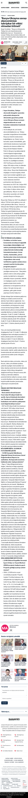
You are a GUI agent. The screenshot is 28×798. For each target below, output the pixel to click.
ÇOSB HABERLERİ (18, 760)
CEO (3, 782)
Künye (4, 787)
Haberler (3, 15)
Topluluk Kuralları (14, 787)
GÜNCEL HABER (5, 784)
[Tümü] (26, 711)
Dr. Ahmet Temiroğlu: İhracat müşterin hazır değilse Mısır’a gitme (20, 664)
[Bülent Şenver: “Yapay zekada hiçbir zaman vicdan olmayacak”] (21, 642)
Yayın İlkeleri (6, 788)
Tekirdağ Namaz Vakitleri (6, 741)
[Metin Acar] (4, 628)
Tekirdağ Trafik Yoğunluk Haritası (19, 741)
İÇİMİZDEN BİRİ (8, 760)
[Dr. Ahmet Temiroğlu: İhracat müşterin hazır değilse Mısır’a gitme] (21, 658)
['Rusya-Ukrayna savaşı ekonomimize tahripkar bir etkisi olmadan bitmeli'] (14, 53)
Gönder (4, 703)
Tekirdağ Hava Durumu (19, 735)
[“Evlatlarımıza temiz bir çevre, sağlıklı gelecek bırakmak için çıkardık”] (21, 672)
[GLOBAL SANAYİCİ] (14, 3)
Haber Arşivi (19, 750)
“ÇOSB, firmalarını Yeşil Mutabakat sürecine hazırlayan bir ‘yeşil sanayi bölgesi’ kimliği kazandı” (14, 12)
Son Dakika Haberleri (8, 750)
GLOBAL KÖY (15, 784)
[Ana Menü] (1, 3)
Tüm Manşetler (20, 745)
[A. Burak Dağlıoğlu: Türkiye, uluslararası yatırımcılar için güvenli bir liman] (7, 672)
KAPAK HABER (5, 7)
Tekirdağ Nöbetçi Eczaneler (6, 735)
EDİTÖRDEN (9, 782)
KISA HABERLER (19, 762)
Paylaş (4, 63)
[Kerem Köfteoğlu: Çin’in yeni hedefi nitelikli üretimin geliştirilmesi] (7, 658)
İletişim (19, 785)
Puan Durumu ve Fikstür (6, 746)
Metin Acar (13, 627)
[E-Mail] (11, 630)
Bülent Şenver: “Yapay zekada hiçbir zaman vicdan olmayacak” (20, 648)
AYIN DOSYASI (15, 7)
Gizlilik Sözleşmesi (8, 785)
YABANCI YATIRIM (9, 762)
